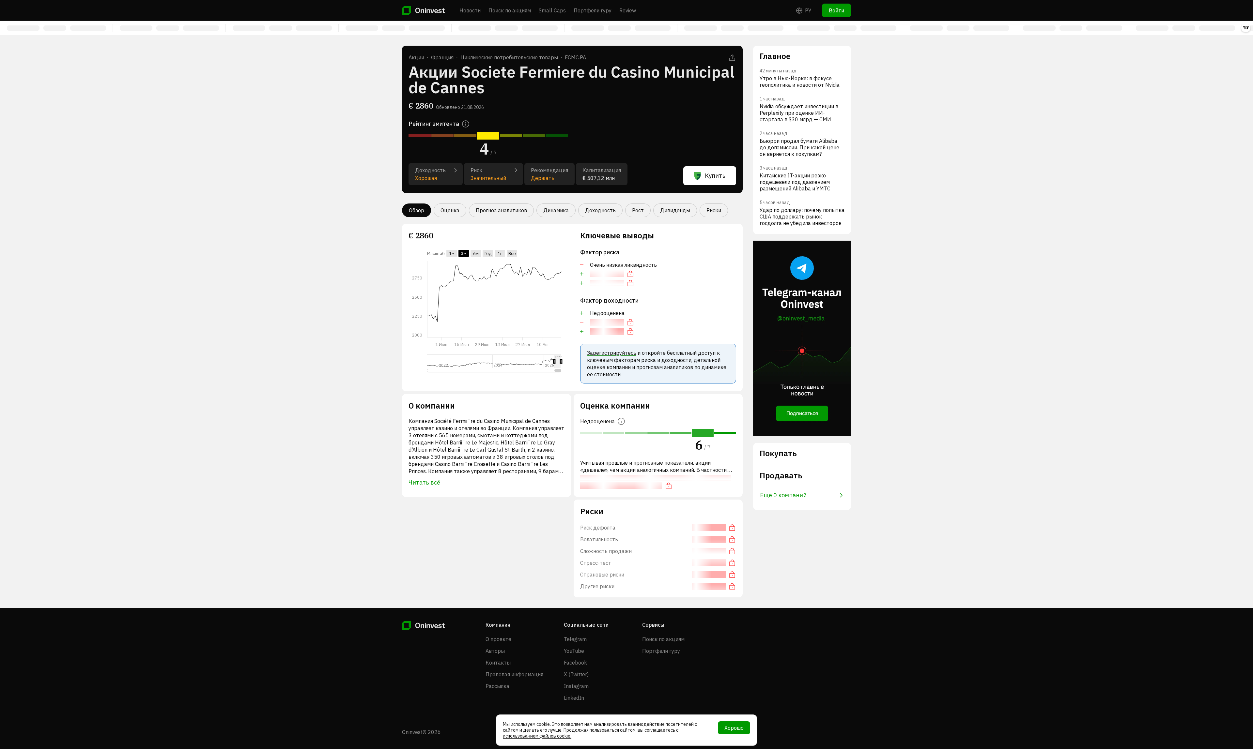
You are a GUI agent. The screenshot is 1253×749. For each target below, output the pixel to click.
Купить (715, 175)
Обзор (416, 210)
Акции (416, 57)
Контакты (498, 662)
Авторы (495, 651)
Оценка (450, 210)
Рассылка (497, 686)
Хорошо (734, 728)
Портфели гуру (592, 10)
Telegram (575, 639)
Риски (713, 210)
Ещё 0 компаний (783, 495)
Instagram (576, 686)
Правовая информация (514, 674)
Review (627, 10)
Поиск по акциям (509, 10)
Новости (470, 10)
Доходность (600, 210)
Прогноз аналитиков (501, 210)
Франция (442, 57)
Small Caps (552, 10)
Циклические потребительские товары (509, 57)
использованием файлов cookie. (537, 736)
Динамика (556, 210)
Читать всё (424, 482)
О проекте (498, 639)
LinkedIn (574, 698)
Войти (836, 10)
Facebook (575, 662)
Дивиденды (675, 210)
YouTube (574, 651)
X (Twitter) (576, 674)
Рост (638, 210)
